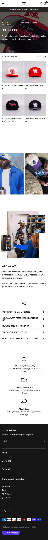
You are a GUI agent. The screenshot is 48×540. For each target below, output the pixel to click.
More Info (6, 460)
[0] (44, 3)
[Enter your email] (44, 441)
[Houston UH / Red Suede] (35, 72)
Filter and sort (11, 57)
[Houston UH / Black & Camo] (35, 105)
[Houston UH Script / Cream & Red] (13, 72)
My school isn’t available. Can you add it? (21, 338)
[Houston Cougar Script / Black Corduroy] (13, 105)
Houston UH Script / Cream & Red (12, 86)
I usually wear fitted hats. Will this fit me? (20, 319)
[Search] (41, 3)
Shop (4, 452)
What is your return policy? (15, 332)
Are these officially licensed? (16, 312)
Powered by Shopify (30, 527)
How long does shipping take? (15, 326)
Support (6, 469)
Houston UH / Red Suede (34, 85)
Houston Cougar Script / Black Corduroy (12, 120)
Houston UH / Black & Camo (35, 119)
